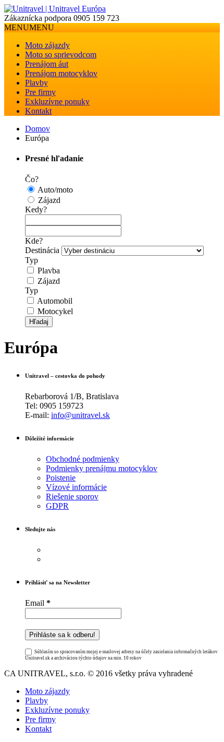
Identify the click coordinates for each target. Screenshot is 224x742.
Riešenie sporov (72, 496)
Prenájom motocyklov (61, 73)
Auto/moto (55, 189)
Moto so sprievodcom (60, 54)
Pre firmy (40, 92)
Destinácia (42, 250)
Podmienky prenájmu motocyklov (101, 468)
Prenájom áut (46, 63)
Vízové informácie (76, 487)
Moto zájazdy (47, 45)
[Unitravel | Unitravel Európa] (55, 8)
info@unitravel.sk (80, 415)
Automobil (54, 300)
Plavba (49, 270)
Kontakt (38, 110)
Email (38, 603)
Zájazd (49, 200)
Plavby (36, 82)
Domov (37, 128)
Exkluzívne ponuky (57, 101)
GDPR (57, 505)
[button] (29, 27)
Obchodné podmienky (82, 458)
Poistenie (61, 477)
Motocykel (55, 311)
